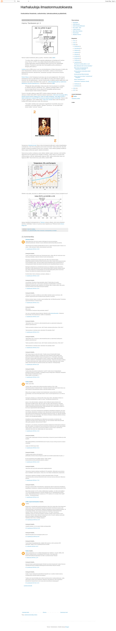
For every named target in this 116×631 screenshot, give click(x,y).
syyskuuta (76, 52)
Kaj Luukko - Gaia (77, 27)
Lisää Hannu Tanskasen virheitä (81, 81)
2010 (74, 42)
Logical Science (76, 29)
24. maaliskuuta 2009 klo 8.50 (32, 536)
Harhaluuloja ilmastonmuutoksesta (46, 7)
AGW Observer (76, 24)
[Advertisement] (45, 599)
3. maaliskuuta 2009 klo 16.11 (32, 302)
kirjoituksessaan (32, 145)
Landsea (24, 69)
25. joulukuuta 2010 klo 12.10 (32, 583)
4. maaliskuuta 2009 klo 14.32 (32, 431)
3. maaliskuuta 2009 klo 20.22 (32, 347)
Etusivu (44, 612)
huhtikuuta (76, 60)
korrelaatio (54, 230)
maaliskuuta (77, 62)
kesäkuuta (76, 56)
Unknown (27, 239)
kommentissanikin (54, 313)
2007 (74, 90)
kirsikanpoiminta (48, 230)
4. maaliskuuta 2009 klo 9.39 (32, 364)
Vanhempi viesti (64, 612)
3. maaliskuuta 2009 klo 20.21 (32, 332)
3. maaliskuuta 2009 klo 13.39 (32, 249)
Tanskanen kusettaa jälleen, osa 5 (82, 64)
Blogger (67, 627)
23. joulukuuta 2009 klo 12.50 (32, 567)
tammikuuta (77, 85)
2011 (74, 40)
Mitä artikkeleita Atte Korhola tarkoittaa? (83, 65)
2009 (74, 44)
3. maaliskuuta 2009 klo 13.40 (32, 275)
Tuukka (27, 381)
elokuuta (76, 54)
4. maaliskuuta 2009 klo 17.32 (32, 480)
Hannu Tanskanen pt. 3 (79, 79)
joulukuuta (76, 46)
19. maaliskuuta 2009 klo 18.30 (32, 528)
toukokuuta (77, 58)
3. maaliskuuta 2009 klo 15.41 (32, 288)
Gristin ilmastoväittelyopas (79, 26)
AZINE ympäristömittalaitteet (32, 501)
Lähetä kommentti (28, 585)
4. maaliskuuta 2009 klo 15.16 (32, 447)
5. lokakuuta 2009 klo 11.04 (31, 557)
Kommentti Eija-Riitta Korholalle (81, 74)
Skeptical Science (77, 34)
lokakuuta (76, 50)
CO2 (28, 230)
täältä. (53, 57)
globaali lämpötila (33, 230)
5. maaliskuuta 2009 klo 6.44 (32, 497)
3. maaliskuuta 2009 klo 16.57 (32, 316)
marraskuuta (77, 48)
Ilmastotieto (75, 22)
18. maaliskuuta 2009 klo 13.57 (32, 519)
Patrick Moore (25, 77)
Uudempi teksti (25, 612)
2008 (74, 88)
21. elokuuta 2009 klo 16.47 (31, 546)
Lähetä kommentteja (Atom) (30, 614)
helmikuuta (77, 83)
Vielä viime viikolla (47, 99)
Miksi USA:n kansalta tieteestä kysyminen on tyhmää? (81, 68)
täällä (53, 83)
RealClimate (76, 32)
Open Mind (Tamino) (77, 31)
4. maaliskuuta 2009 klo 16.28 (32, 462)
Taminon (43, 222)
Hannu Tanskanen (41, 230)
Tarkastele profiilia (76, 98)
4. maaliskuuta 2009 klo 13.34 (32, 377)
